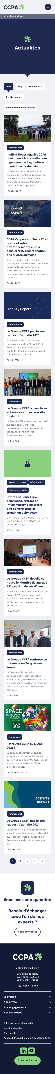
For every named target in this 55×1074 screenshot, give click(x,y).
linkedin (23, 1050)
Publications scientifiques (20, 108)
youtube (31, 1050)
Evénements (36, 87)
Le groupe (10, 997)
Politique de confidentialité (18, 1023)
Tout (8, 87)
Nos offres (10, 1002)
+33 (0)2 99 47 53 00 (27, 986)
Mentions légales (13, 1028)
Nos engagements (15, 1007)
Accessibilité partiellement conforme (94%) (27, 1038)
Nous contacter (27, 932)
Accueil (7, 16)
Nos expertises (13, 1012)
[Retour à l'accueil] (14, 7)
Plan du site (10, 1033)
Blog (20, 87)
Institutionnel (13, 97)
